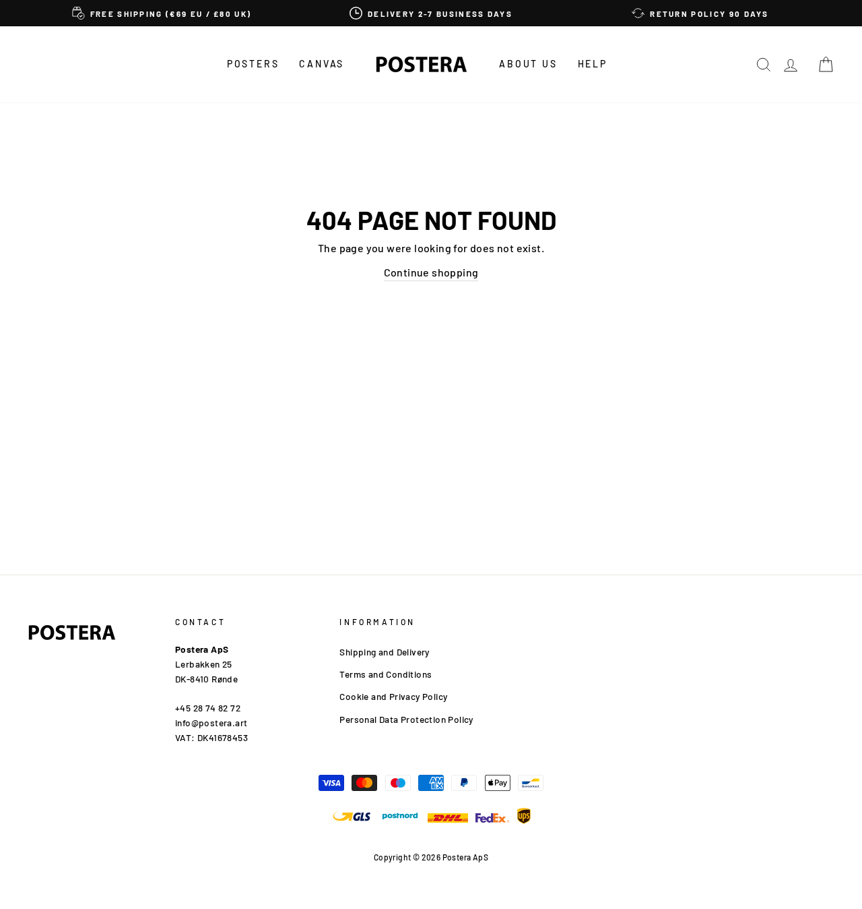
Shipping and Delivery (384, 651)
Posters (253, 63)
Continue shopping (431, 272)
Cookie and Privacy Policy (393, 696)
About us (528, 63)
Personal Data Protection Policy (406, 719)
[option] (161, 13)
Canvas (321, 63)
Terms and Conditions (385, 674)
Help (592, 63)
